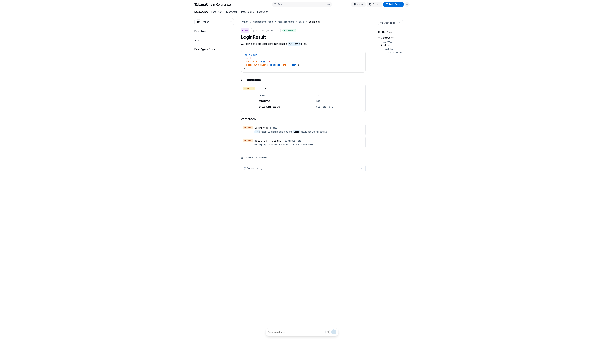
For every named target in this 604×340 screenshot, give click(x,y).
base (301, 21)
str (278, 64)
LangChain (216, 12)
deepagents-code (263, 21)
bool (262, 61)
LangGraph (232, 12)
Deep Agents (201, 12)
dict (272, 64)
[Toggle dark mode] (407, 4)
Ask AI (360, 4)
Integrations (247, 12)
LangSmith (262, 12)
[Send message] (333, 331)
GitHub (376, 4)
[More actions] (400, 23)
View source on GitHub (256, 157)
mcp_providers (286, 21)
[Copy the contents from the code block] (361, 55)
